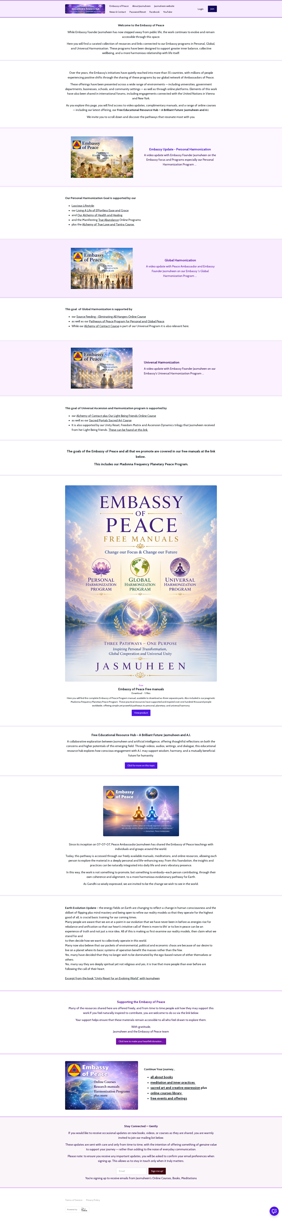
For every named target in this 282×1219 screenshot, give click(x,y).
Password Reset (138, 11)
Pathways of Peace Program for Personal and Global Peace (126, 321)
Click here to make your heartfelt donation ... (141, 1041)
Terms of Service (73, 1200)
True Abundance (108, 220)
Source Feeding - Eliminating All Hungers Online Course (111, 316)
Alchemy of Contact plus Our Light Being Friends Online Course (116, 416)
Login (201, 9)
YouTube (167, 11)
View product (141, 712)
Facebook (154, 11)
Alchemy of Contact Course (101, 326)
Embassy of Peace (119, 6)
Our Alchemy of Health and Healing (99, 215)
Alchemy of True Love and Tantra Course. (108, 224)
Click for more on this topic (141, 765)
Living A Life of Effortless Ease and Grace (102, 210)
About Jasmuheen (141, 6)
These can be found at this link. (128, 430)
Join (212, 8)
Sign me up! (157, 1171)
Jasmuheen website (164, 6)
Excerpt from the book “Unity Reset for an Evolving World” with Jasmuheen (112, 978)
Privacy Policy (93, 1200)
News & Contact (118, 11)
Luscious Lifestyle (83, 206)
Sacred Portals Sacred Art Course (110, 420)
